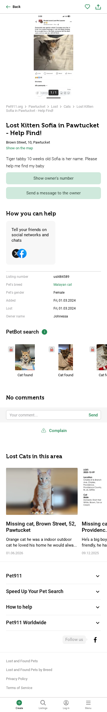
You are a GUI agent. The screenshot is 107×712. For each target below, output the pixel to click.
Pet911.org (14, 106)
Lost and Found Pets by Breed (29, 670)
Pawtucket (37, 106)
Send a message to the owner (53, 193)
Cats (67, 106)
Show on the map (19, 148)
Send (93, 415)
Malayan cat (63, 285)
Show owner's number (53, 178)
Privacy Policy (16, 679)
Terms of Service (19, 688)
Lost (54, 106)
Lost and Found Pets (22, 661)
